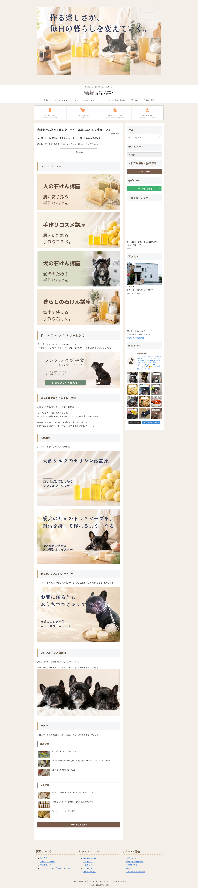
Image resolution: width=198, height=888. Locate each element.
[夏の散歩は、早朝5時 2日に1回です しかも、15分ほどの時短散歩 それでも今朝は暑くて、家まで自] (156, 389)
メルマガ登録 (144, 171)
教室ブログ (131, 868)
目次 (76, 152)
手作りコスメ (88, 865)
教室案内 (43, 858)
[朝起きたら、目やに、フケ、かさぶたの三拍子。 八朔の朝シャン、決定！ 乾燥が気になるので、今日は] (132, 401)
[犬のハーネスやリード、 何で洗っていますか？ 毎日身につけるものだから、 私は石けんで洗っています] (156, 401)
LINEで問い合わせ (144, 189)
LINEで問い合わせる (134, 862)
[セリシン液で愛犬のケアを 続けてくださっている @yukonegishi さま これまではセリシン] (132, 413)
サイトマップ (108, 881)
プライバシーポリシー (79, 881)
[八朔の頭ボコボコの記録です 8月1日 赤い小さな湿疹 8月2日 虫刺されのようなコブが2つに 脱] (156, 377)
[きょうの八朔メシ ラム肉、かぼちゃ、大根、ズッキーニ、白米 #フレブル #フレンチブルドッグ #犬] (144, 413)
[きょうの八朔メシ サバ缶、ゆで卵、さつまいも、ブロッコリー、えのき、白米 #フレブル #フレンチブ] (132, 389)
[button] (159, 137)
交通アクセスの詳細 (135, 338)
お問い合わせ (131, 858)
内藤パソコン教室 (120, 881)
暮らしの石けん (89, 872)
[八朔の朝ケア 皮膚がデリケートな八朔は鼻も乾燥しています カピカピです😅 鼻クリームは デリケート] (144, 389)
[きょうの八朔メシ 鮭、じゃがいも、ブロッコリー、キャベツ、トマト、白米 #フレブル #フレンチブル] (144, 401)
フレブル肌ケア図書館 (135, 872)
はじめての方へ (89, 858)
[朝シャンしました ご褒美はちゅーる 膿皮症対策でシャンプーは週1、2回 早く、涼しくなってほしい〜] (132, 377)
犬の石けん (88, 868)
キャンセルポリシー (95, 881)
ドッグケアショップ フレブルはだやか (56, 868)
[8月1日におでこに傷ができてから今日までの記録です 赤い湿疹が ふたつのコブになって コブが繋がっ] (156, 413)
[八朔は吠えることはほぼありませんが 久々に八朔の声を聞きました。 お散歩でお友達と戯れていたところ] (144, 377)
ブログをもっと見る (78, 825)
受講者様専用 (131, 865)
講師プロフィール (47, 862)
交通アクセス (45, 865)
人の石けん (88, 862)
